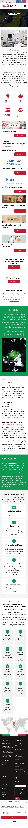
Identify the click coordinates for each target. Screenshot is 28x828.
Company (4, 782)
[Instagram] (20, 1)
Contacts (4, 798)
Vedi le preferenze (14, 825)
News (3, 796)
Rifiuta (14, 821)
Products (4, 788)
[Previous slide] (2, 38)
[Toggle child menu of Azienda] (12, 782)
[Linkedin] (22, 1)
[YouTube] (25, 1)
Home (3, 780)
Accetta (14, 817)
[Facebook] (17, 1)
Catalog (4, 790)
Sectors (3, 792)
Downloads (4, 794)
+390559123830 (8, 1)
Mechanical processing (4, 785)
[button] (26, 802)
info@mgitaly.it (7, 2)
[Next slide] (26, 38)
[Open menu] (24, 6)
